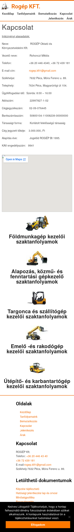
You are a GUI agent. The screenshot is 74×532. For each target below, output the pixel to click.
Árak (69, 18)
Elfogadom (38, 524)
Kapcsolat (66, 13)
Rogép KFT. (25, 6)
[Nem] (69, 517)
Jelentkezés (56, 18)
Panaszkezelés (25, 501)
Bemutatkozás (47, 13)
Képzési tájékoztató (27, 489)
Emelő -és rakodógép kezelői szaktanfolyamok (37, 348)
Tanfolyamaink (26, 13)
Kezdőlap (8, 13)
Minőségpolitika (25, 497)
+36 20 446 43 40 (37, 456)
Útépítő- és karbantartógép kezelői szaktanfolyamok (37, 383)
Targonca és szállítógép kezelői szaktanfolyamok (37, 314)
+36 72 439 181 (25, 460)
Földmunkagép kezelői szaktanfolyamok (37, 239)
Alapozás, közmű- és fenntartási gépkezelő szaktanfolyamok (37, 276)
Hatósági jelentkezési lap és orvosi (36, 493)
